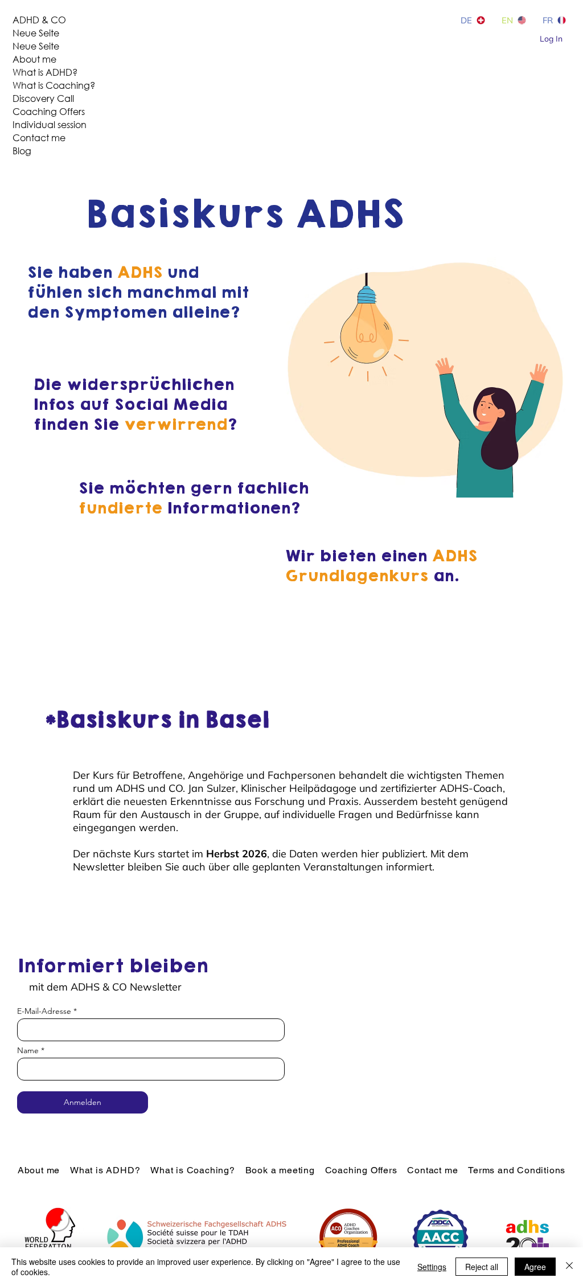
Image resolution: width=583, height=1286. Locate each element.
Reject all (481, 1266)
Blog (22, 151)
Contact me (39, 137)
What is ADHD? (45, 72)
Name (28, 1050)
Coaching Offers (49, 111)
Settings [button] (431, 1266)
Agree (535, 1266)
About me (34, 59)
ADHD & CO (39, 20)
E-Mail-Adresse (44, 1011)
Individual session (50, 124)
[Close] (569, 1266)
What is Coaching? (54, 85)
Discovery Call (43, 98)
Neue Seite (36, 33)
